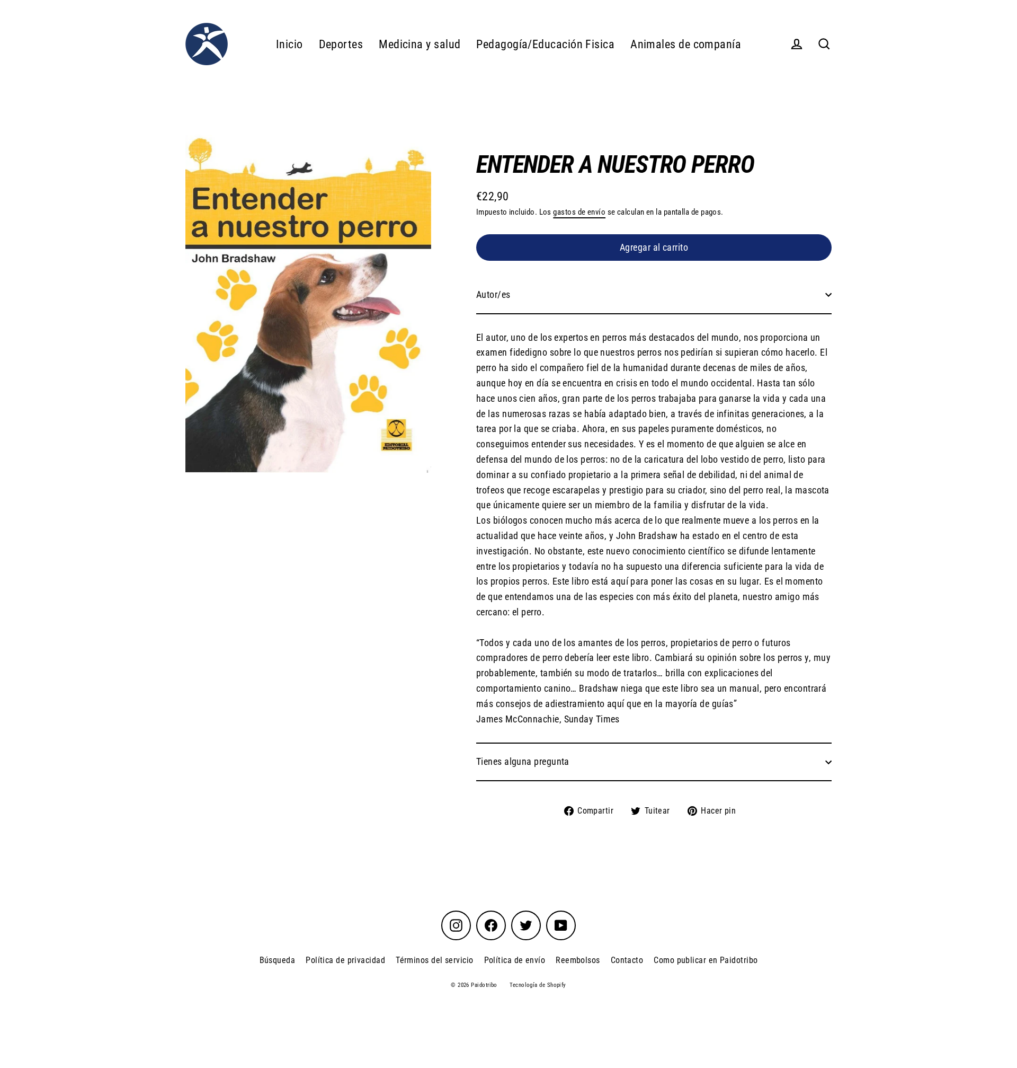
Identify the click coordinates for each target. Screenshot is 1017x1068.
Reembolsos (578, 960)
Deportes (341, 44)
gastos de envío (579, 212)
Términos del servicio (434, 960)
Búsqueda (278, 960)
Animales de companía (685, 44)
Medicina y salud (419, 44)
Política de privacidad (345, 960)
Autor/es (493, 294)
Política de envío (515, 960)
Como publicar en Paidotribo (705, 960)
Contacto (627, 960)
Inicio (289, 44)
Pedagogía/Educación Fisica (545, 44)
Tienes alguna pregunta (522, 761)
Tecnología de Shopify (538, 985)
